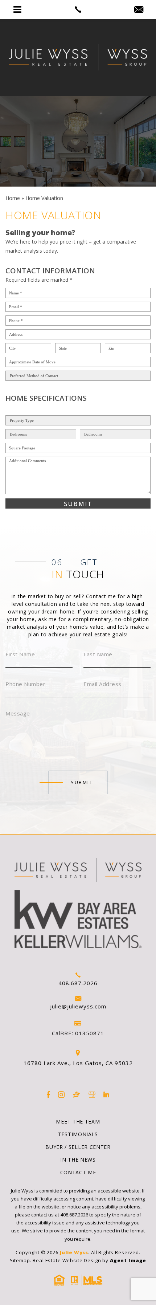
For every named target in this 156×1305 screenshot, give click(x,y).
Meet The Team (78, 1121)
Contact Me (78, 1172)
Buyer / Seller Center (78, 1146)
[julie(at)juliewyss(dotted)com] (138, 9)
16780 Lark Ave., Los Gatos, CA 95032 (78, 1063)
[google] (92, 1095)
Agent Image (128, 1260)
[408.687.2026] (77, 9)
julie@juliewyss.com (78, 1006)
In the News (78, 1159)
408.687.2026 (78, 983)
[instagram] (61, 1095)
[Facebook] (48, 1095)
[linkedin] (106, 1095)
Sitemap (20, 1260)
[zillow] (76, 1095)
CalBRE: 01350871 (78, 1033)
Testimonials (78, 1134)
